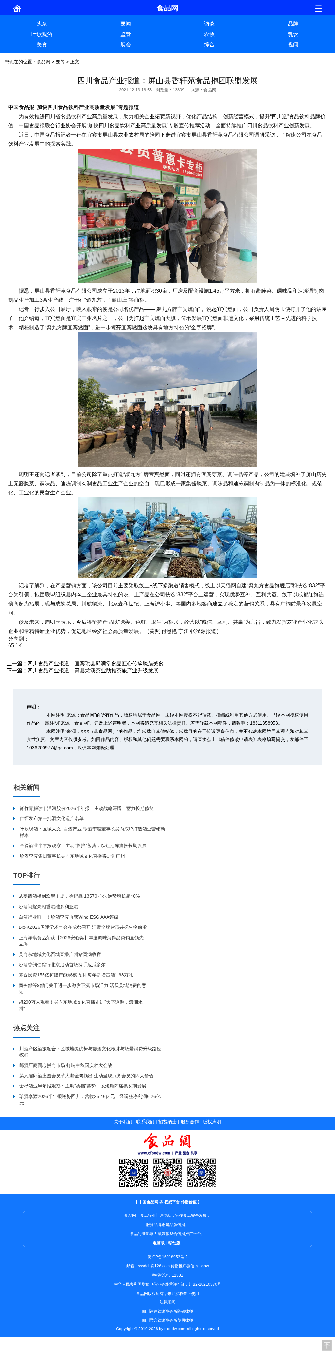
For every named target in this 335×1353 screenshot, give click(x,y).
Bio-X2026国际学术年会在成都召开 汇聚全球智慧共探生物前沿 (83, 927)
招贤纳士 (167, 1121)
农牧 (209, 34)
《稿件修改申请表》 (236, 739)
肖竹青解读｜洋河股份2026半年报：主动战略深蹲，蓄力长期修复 (87, 808)
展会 (125, 44)
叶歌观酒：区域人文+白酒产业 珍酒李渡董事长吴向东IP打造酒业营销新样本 (92, 832)
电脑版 (159, 1243)
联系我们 (145, 1121)
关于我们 (123, 1121)
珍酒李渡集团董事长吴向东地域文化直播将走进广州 (72, 856)
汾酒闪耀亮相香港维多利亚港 (48, 906)
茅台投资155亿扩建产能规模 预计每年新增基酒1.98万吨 (76, 974)
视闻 (293, 44)
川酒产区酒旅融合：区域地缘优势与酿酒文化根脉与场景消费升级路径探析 (90, 1052)
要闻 (125, 23)
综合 (209, 44)
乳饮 (293, 34)
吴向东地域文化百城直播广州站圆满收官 (60, 954)
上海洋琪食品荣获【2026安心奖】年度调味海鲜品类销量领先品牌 (81, 941)
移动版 (174, 1243)
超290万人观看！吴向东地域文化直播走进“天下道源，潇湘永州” (81, 1005)
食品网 (43, 61)
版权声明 (212, 1121)
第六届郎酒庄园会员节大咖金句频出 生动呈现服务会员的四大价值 (86, 1075)
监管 (125, 34)
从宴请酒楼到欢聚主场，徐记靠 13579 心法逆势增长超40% (79, 896)
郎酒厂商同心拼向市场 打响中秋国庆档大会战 (65, 1065)
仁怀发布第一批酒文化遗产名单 (52, 818)
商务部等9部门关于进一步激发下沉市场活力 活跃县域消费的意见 (82, 988)
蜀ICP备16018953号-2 (168, 1257)
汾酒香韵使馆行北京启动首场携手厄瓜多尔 (62, 964)
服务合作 (190, 1121)
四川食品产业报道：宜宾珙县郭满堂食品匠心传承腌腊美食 (95, 663)
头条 (42, 23)
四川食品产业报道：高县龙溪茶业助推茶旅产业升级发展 (92, 670)
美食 (42, 44)
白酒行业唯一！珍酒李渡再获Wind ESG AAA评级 (68, 917)
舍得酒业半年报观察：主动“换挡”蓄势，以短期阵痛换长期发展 (83, 845)
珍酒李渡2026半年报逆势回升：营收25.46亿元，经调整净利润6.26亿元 (90, 1099)
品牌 (293, 23)
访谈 (209, 23)
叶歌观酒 (41, 34)
